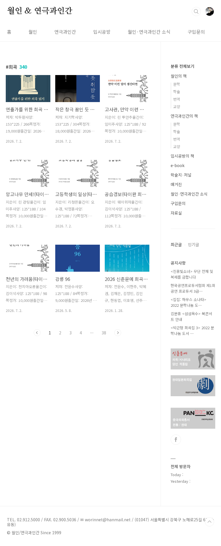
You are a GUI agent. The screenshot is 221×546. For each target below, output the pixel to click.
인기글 (193, 244)
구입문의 (196, 31)
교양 (176, 106)
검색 (196, 11)
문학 (176, 84)
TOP (209, 521)
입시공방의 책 (182, 156)
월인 (32, 31)
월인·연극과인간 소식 (149, 31)
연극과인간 (65, 31)
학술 (176, 91)
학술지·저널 (181, 175)
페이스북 (176, 439)
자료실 (176, 213)
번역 (176, 99)
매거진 (176, 184)
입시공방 (101, 31)
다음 (117, 332)
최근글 (176, 244)
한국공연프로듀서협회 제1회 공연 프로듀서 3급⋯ (193, 288)
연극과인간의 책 (184, 116)
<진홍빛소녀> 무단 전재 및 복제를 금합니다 (192, 274)
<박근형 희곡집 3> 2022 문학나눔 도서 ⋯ (192, 330)
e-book (177, 165)
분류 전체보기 (182, 66)
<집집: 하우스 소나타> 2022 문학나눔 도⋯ (188, 302)
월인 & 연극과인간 (40, 11)
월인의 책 (179, 76)
